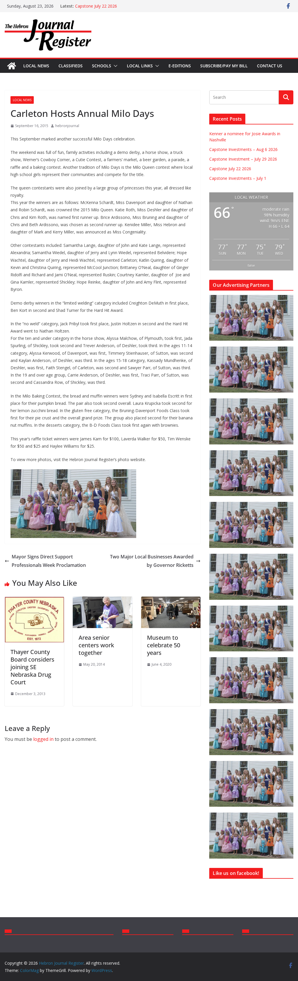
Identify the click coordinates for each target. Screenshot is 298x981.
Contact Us (269, 65)
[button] (114, 66)
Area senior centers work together (96, 645)
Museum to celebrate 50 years (163, 645)
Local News (36, 65)
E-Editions (179, 65)
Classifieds (70, 65)
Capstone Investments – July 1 (237, 178)
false (251, 265)
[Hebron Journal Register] (12, 66)
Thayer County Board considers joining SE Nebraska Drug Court (32, 667)
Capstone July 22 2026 (96, 6)
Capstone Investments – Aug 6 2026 (243, 149)
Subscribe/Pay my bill (224, 65)
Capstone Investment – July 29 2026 (243, 159)
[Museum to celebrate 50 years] (171, 600)
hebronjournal (67, 125)
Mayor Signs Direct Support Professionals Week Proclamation (49, 560)
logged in (43, 739)
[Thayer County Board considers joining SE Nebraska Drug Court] (34, 600)
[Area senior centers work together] (102, 600)
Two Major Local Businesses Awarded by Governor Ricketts (152, 560)
